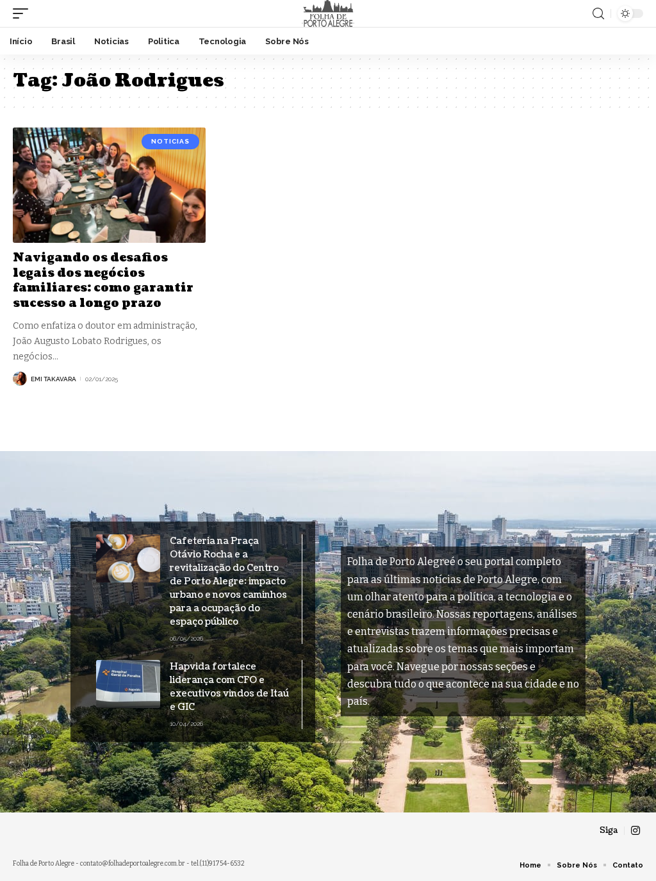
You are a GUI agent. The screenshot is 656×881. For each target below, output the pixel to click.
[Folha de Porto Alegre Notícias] (328, 13)
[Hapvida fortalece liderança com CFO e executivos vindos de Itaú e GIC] (128, 684)
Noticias (170, 141)
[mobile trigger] (24, 13)
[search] (598, 14)
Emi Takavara (53, 379)
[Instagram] (635, 830)
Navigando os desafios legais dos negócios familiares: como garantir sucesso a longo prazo (103, 280)
